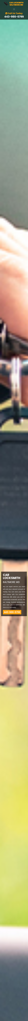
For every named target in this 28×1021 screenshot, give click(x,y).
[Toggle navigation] (14, 9)
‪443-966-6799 (14, 16)
